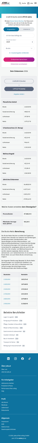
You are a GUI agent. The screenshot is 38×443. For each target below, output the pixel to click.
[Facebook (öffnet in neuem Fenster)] (22, 359)
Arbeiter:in (26, 29)
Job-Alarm (4, 402)
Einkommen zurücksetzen (19, 64)
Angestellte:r (11, 29)
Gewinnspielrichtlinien (8, 429)
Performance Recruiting (9, 388)
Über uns (4, 369)
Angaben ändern (19, 94)
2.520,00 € (7, 289)
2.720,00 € (7, 294)
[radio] (11, 29)
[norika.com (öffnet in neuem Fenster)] (19, 438)
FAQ (2, 391)
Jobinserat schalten (7, 383)
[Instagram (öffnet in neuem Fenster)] (15, 359)
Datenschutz (5, 427)
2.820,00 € (7, 299)
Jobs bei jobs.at (6, 372)
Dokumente (5, 410)
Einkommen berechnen (19, 59)
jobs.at (16, 435)
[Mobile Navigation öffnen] (35, 3)
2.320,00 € (7, 279)
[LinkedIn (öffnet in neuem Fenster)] (8, 359)
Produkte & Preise (7, 386)
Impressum (5, 421)
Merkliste (4, 405)
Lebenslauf (4, 407)
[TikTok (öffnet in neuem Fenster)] (29, 359)
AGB (2, 424)
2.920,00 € (7, 303)
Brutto (8, 48)
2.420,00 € (7, 284)
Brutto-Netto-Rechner (17, 21)
